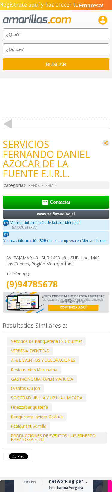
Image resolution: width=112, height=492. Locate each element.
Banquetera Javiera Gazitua (37, 417)
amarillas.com (37, 19)
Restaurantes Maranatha (34, 370)
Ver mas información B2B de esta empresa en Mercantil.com (54, 240)
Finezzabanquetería (29, 407)
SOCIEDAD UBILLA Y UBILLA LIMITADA (46, 398)
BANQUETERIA (40, 185)
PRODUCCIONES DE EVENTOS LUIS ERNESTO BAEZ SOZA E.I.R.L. (53, 438)
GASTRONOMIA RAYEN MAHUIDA (42, 379)
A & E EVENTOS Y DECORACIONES (43, 360)
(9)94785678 (32, 284)
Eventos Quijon (25, 388)
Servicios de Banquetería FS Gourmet (46, 341)
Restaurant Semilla (28, 426)
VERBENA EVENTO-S (30, 351)
